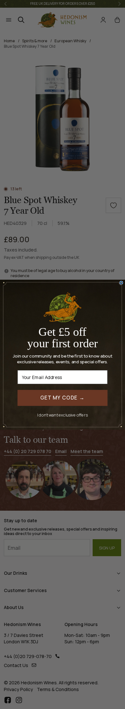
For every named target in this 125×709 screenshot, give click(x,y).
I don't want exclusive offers (62, 414)
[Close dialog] (121, 282)
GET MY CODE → (62, 397)
